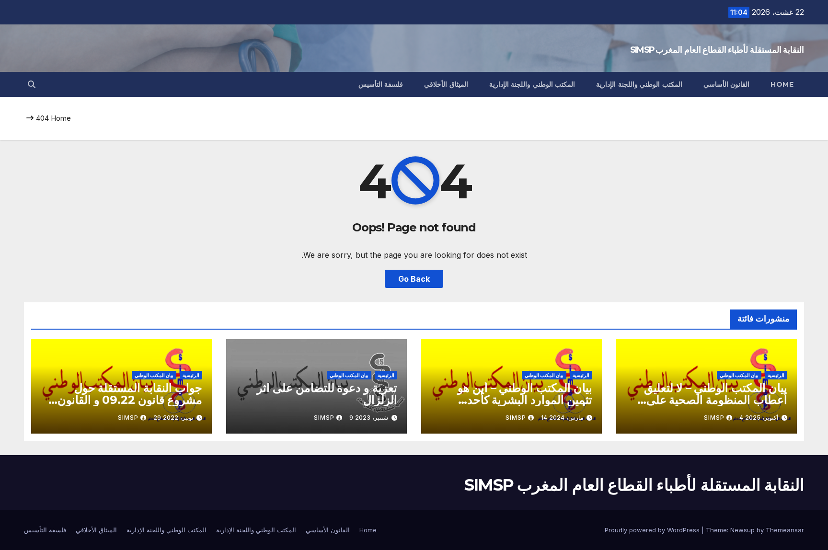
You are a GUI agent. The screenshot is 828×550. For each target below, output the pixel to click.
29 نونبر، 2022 (173, 417)
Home (782, 84)
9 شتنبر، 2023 (368, 417)
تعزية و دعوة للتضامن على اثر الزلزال (327, 394)
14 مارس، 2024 (562, 417)
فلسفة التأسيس (380, 84)
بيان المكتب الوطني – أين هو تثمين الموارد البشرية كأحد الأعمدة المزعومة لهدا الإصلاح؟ (518, 400)
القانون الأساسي (726, 84)
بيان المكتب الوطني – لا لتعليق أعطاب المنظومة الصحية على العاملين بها (715, 400)
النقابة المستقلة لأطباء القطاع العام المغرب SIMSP (717, 50)
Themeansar (785, 530)
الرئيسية (776, 375)
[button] (31, 84)
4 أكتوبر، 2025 (758, 417)
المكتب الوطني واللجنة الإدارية (639, 84)
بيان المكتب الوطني (739, 375)
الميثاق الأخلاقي (446, 84)
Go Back (414, 279)
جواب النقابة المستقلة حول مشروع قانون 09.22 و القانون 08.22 (130, 400)
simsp (714, 417)
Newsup (742, 530)
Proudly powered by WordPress (653, 530)
